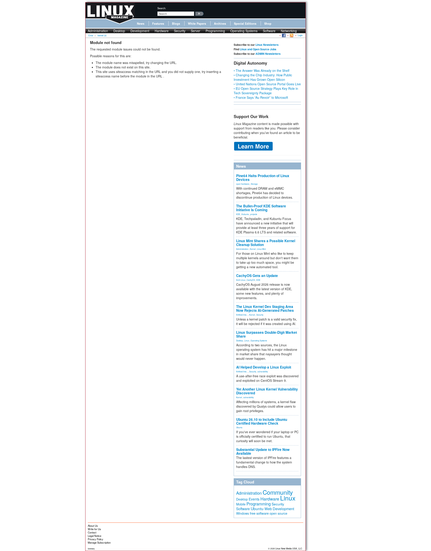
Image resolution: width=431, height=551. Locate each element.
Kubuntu (245, 214)
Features (158, 24)
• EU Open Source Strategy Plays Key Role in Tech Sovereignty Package (266, 90)
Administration (98, 31)
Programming (215, 31)
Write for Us (94, 529)
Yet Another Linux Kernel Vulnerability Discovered (267, 391)
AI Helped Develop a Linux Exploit (263, 367)
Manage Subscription (99, 542)
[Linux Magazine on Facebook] (283, 35)
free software (259, 513)
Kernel (253, 249)
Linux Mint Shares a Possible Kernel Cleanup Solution (265, 242)
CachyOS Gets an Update (257, 275)
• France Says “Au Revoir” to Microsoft (261, 97)
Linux (246, 340)
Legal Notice (94, 536)
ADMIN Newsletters (268, 54)
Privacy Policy (95, 539)
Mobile (241, 504)
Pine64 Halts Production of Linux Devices (262, 177)
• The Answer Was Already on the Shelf (261, 70)
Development (139, 31)
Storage (254, 183)
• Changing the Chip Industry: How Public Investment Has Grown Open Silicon (263, 77)
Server (195, 31)
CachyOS (251, 280)
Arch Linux (240, 280)
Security (179, 31)
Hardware (162, 31)
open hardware (242, 183)
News (140, 24)
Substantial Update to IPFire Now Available (263, 451)
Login (300, 35)
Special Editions (245, 24)
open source (278, 513)
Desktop (119, 31)
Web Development (279, 508)
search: (161, 8)
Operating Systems (243, 31)
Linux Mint (261, 249)
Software (269, 31)
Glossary (91, 548)
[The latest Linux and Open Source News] (291, 35)
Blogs (176, 24)
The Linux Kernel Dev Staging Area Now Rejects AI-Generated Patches (265, 308)
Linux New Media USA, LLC (288, 548)
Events (254, 498)
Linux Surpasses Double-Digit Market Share (266, 334)
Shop (267, 24)
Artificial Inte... (242, 314)
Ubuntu (239, 427)
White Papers (197, 24)
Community (278, 492)
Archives (220, 24)
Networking (289, 31)
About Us (93, 525)
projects (253, 214)
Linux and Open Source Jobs (258, 49)
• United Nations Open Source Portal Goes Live (267, 84)
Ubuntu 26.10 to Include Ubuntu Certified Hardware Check (261, 421)
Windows (242, 513)
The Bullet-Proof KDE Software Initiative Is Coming (261, 208)
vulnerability (262, 371)
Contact (92, 532)
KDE (238, 214)
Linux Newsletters (267, 45)
